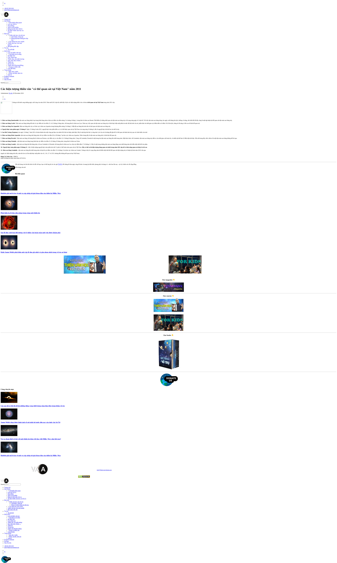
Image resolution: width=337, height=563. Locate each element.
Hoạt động (11, 26)
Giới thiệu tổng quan (15, 22)
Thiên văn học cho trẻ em (17, 35)
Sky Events (7, 79)
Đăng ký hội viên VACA (15, 29)
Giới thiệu (7, 21)
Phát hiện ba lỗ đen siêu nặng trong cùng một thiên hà (20, 213)
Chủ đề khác (12, 68)
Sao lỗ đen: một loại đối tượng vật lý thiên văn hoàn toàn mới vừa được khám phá (30, 233)
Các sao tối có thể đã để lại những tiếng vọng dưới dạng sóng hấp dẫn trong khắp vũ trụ (33, 406)
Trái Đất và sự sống (15, 54)
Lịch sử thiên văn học (14, 52)
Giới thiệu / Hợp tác (17, 37)
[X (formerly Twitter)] (4, 99)
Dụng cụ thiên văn (14, 67)
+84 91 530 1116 (9, 8)
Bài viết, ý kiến (13, 71)
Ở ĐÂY (60, 164)
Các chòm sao (12, 57)
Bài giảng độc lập (13, 46)
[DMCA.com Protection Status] (84, 477)
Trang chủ (7, 19)
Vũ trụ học (11, 64)
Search (2, 82)
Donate (6, 78)
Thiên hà (10, 62)
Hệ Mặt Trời (11, 56)
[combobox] (12, 83)
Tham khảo (7, 70)
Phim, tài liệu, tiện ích (15, 73)
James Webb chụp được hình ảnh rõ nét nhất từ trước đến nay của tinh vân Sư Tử (30, 422)
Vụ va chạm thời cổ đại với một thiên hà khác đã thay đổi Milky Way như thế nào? (31, 439)
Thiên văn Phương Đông (15, 65)
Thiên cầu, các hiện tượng (16, 59)
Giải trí (10, 75)
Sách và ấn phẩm (13, 27)
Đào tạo (6, 33)
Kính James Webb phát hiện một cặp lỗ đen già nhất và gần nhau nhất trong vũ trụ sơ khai (34, 252)
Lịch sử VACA (12, 24)
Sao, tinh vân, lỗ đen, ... (15, 60)
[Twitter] (4, 3)
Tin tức (6, 48)
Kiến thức (7, 51)
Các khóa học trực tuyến (16, 41)
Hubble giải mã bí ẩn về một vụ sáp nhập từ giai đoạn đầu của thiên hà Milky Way (31, 193)
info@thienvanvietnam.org (11, 10)
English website (9, 76)
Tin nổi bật (11, 49)
